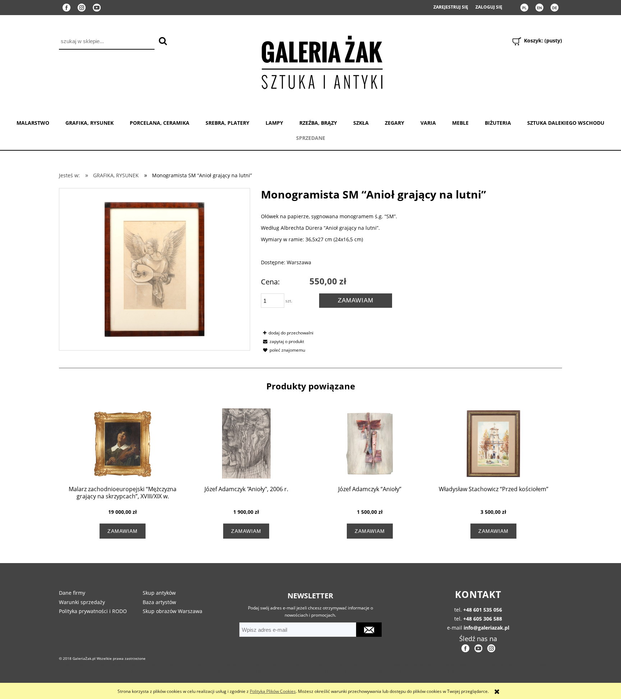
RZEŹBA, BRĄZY (318, 122)
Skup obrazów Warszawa (172, 611)
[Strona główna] (322, 61)
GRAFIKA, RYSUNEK (89, 122)
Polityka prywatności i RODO (93, 611)
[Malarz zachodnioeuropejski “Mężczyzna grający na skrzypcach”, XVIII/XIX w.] (123, 443)
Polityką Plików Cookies (273, 691)
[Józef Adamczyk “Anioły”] (370, 443)
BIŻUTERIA (498, 122)
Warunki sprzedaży (82, 602)
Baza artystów (159, 602)
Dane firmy (72, 592)
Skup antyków (159, 592)
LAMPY (274, 122)
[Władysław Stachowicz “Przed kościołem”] (493, 443)
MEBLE (460, 122)
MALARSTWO (33, 122)
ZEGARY (394, 122)
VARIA (428, 122)
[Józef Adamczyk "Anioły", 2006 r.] (246, 443)
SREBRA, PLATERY (227, 122)
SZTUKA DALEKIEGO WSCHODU (565, 122)
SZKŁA (361, 122)
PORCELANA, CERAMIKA (159, 122)
